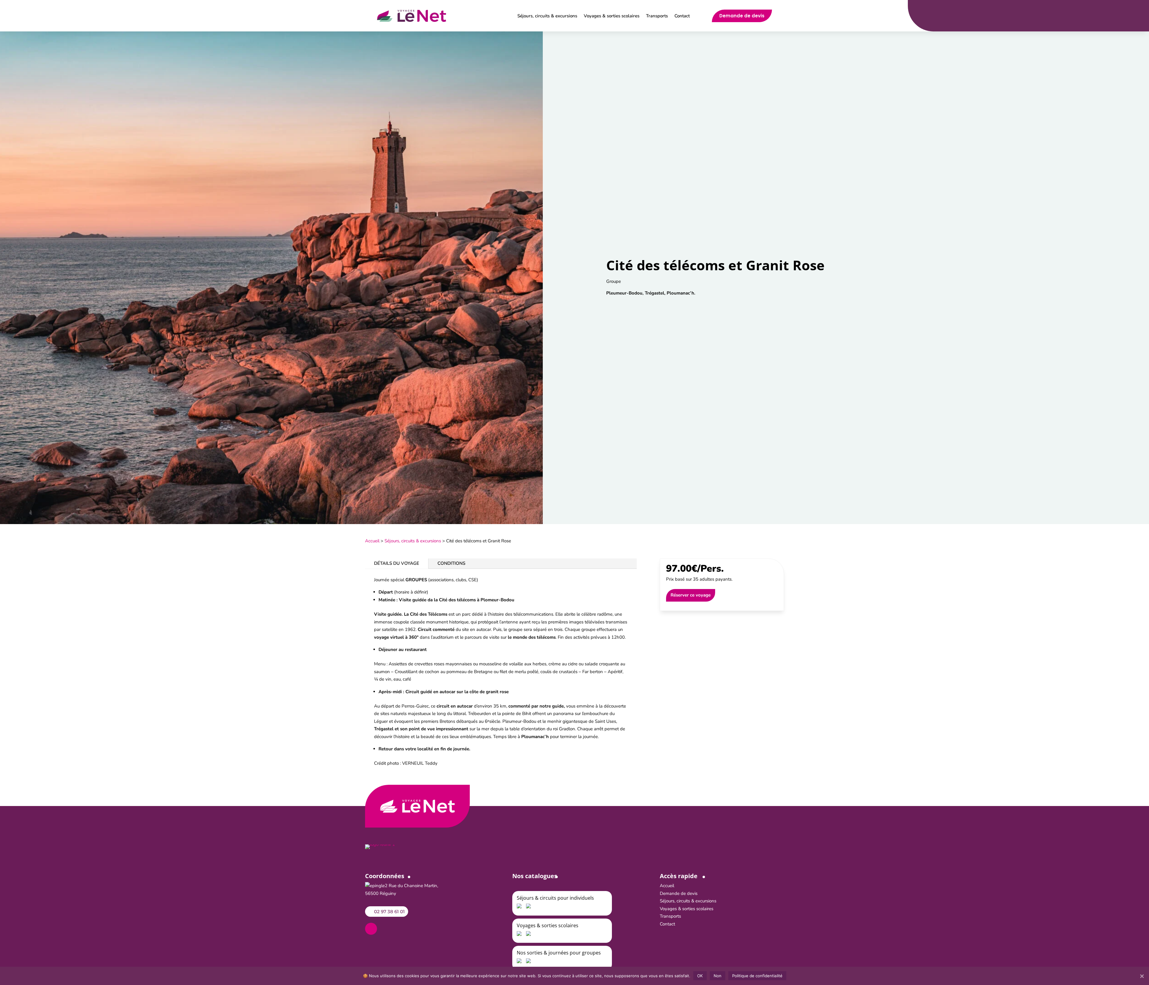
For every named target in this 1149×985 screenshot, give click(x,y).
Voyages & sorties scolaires (611, 16)
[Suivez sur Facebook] (371, 929)
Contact (682, 16)
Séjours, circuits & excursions (547, 16)
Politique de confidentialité (757, 975)
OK (700, 975)
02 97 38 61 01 (389, 911)
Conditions (451, 563)
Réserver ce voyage (691, 595)
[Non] (1142, 976)
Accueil (372, 541)
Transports (657, 16)
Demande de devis (742, 16)
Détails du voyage (396, 563)
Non (717, 975)
